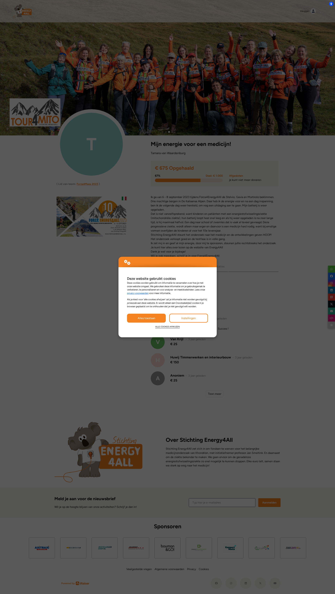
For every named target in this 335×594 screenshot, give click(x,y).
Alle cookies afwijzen (167, 326)
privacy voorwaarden (137, 293)
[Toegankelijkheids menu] (331, 4)
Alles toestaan (146, 318)
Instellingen (188, 318)
